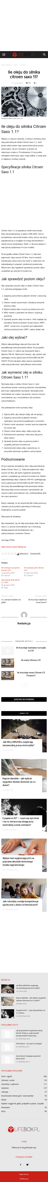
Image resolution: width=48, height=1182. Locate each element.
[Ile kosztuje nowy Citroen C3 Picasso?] (7, 675)
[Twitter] (27, 1164)
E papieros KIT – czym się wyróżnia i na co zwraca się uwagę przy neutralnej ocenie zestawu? (21, 821)
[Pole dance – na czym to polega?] (7, 1047)
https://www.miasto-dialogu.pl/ (13, 547)
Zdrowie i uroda (7, 1080)
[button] (44, 54)
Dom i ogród (6, 1076)
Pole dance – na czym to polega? (29, 1043)
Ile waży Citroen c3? (31, 660)
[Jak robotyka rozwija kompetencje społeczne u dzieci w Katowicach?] (24, 895)
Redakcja (24, 623)
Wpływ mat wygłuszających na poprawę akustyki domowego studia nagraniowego (18, 861)
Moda (3, 1099)
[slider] (9, 553)
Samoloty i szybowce (10, 1084)
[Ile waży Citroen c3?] (7, 663)
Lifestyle (4, 1092)
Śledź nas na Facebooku (24, 699)
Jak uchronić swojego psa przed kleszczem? (28, 1057)
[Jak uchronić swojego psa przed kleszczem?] (7, 1059)
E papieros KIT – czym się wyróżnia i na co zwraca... (30, 1012)
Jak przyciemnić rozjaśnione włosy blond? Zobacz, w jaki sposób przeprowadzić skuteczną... (29, 1033)
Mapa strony (24, 1174)
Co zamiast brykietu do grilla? (11, 601)
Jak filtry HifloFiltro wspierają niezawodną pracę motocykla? (28, 987)
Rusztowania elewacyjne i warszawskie (17, 1096)
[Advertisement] (24, 25)
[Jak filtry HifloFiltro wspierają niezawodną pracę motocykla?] (24, 735)
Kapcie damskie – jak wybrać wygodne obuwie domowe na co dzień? (19, 782)
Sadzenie (5, 1088)
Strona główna (6, 65)
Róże (3, 1111)
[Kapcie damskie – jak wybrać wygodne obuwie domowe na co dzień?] (7, 1001)
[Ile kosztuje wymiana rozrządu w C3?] (7, 650)
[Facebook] (20, 1164)
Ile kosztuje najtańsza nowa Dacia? (37, 601)
